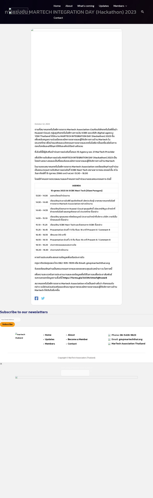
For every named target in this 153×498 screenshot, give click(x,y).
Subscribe (7, 324)
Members (119, 6)
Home (57, 6)
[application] (125, 6)
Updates (104, 6)
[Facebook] (36, 299)
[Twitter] (43, 299)
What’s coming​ (85, 6)
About (69, 6)
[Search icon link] (142, 12)
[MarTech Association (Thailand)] (18, 10)
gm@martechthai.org (130, 339)
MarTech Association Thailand (128, 343)
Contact (58, 18)
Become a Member (78, 339)
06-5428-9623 (128, 335)
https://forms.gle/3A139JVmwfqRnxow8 (85, 278)
